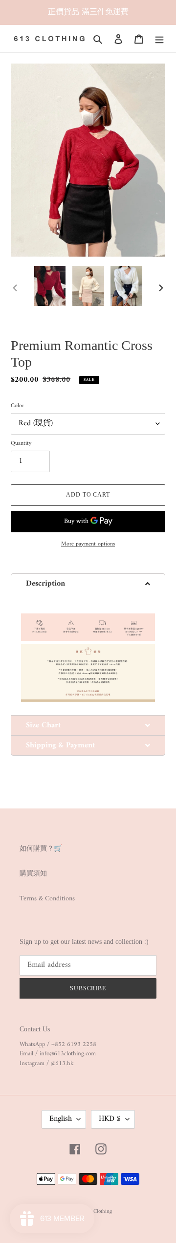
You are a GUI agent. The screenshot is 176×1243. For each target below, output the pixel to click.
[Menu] (159, 39)
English (60, 1119)
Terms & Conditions (47, 899)
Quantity (21, 443)
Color (17, 406)
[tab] (88, 583)
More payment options (88, 544)
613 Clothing (97, 1211)
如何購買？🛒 (41, 849)
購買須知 (33, 874)
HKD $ (110, 1119)
